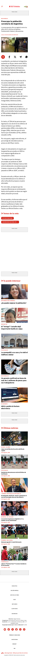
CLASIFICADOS (14, 608)
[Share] (3, 57)
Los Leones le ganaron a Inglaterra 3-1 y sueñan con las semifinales (12, 519)
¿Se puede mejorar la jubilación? (13, 303)
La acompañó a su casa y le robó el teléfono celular (14, 353)
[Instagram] (24, 629)
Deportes (4, 324)
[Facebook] (16, 629)
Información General (8, 300)
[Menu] (2, 6)
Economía (4, 404)
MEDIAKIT (14, 643)
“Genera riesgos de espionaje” (11, 493)
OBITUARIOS (14, 604)
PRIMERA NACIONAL (7, 540)
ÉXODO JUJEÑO (5, 447)
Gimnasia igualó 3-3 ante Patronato (11, 542)
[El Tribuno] (14, 6)
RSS (14, 648)
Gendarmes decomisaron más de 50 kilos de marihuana (13, 473)
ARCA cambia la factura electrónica (10, 407)
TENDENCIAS (5, 562)
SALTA (14, 599)
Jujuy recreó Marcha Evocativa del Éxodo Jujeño (12, 449)
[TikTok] (9, 629)
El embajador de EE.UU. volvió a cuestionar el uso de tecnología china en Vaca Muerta (14, 496)
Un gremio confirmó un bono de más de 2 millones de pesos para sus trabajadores (13, 380)
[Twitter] (12, 629)
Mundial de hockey (7, 517)
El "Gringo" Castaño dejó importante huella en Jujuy (12, 327)
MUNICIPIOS (14, 586)
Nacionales (4, 18)
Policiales (4, 350)
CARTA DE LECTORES (14, 595)
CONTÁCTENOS (14, 639)
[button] (9, 57)
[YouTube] (5, 629)
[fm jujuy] (26, 7)
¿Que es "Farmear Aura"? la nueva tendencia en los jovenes (13, 564)
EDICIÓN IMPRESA (14, 590)
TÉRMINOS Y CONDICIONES (14, 635)
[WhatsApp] (20, 629)
